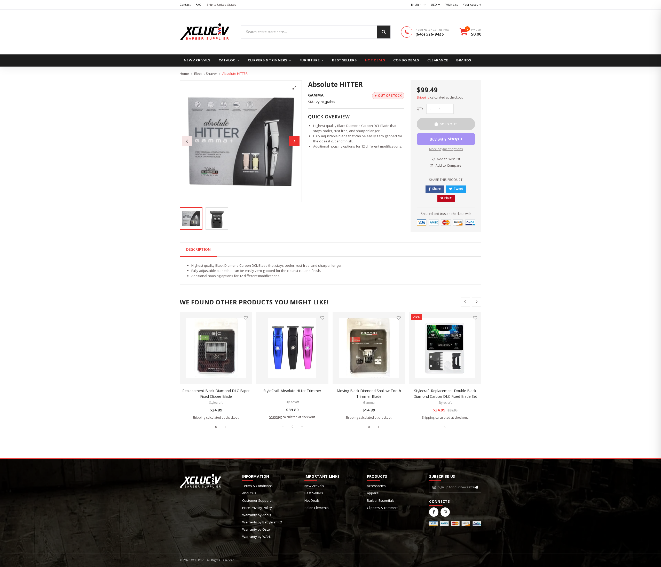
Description (198, 249)
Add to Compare (448, 165)
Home (184, 73)
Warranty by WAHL (256, 536)
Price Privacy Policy (257, 507)
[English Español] (418, 4)
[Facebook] (433, 512)
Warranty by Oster (256, 529)
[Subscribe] (476, 487)
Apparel (373, 493)
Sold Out (449, 124)
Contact (185, 4)
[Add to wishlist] (246, 318)
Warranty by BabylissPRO (262, 522)
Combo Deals (406, 60)
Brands (463, 60)
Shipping (423, 97)
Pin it (448, 198)
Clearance (437, 60)
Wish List (451, 4)
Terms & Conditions (257, 485)
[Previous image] (187, 141)
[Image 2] (217, 218)
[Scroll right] (476, 301)
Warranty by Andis (256, 515)
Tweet (458, 189)
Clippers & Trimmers (267, 60)
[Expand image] (294, 88)
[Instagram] (445, 512)
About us (249, 493)
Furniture (310, 60)
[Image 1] (191, 218)
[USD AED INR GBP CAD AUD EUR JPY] (435, 4)
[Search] (383, 32)
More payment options (446, 149)
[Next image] (294, 141)
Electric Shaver (205, 73)
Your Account (472, 4)
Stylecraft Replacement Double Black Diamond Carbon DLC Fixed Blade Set (445, 393)
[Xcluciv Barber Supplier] (205, 32)
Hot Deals (375, 60)
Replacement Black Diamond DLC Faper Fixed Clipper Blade (216, 393)
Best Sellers (344, 60)
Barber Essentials (381, 500)
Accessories (376, 485)
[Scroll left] (465, 301)
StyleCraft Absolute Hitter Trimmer (292, 390)
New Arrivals (197, 60)
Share (436, 189)
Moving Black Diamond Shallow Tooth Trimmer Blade (369, 393)
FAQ (198, 4)
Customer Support (256, 500)
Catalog (227, 60)
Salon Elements (316, 507)
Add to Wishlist (448, 159)
